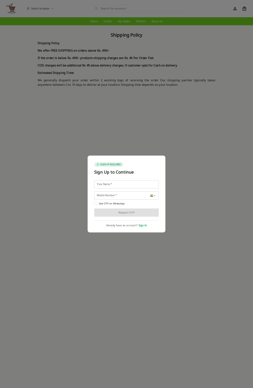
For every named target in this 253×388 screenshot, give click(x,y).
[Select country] (153, 195)
